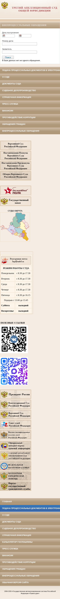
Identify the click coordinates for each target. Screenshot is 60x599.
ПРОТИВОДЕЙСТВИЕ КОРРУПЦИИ (18, 117)
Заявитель (7, 49)
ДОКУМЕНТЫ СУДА (11, 84)
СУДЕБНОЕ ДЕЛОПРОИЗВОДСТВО (19, 90)
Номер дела (7, 41)
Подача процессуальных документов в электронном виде (31, 70)
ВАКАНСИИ (7, 111)
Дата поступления (10, 32)
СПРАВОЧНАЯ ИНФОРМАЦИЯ (16, 97)
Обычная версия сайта (15, 582)
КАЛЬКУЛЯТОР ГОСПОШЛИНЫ (17, 542)
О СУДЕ (5, 77)
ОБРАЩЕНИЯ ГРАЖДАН (13, 124)
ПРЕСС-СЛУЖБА (10, 104)
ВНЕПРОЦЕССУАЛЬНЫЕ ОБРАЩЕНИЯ (20, 131)
